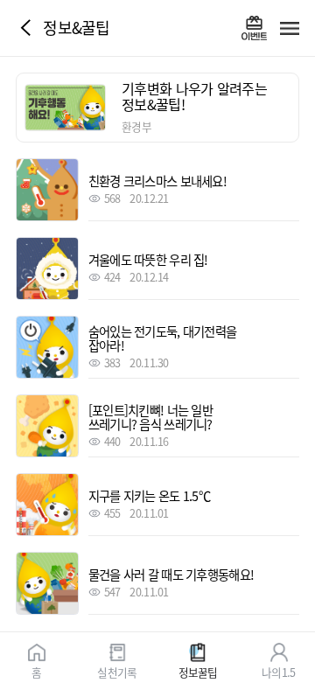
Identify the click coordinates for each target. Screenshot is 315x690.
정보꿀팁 (198, 671)
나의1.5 (278, 671)
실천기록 (116, 671)
